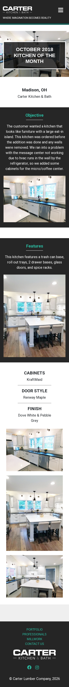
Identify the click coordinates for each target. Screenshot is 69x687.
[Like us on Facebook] (30, 668)
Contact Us (34, 644)
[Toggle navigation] (60, 10)
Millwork (34, 639)
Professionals (34, 634)
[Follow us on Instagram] (38, 668)
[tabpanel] (34, 54)
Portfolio (35, 629)
